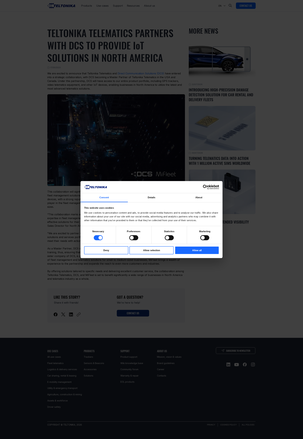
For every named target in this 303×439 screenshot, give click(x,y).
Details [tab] (151, 197)
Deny (106, 250)
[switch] (133, 237)
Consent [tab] (104, 197)
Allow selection (151, 250)
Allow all (197, 250)
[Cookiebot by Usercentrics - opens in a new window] (205, 187)
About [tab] (198, 197)
